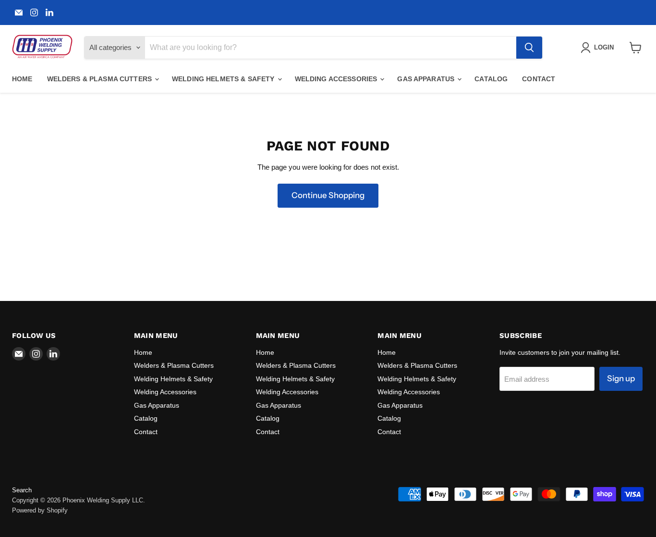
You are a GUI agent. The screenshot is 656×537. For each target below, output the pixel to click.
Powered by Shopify (40, 510)
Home (22, 79)
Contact (538, 79)
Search (22, 490)
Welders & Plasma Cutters (100, 79)
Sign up (621, 378)
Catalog (491, 79)
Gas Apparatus (426, 79)
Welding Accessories (337, 79)
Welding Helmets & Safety (224, 79)
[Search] (529, 48)
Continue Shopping (328, 195)
